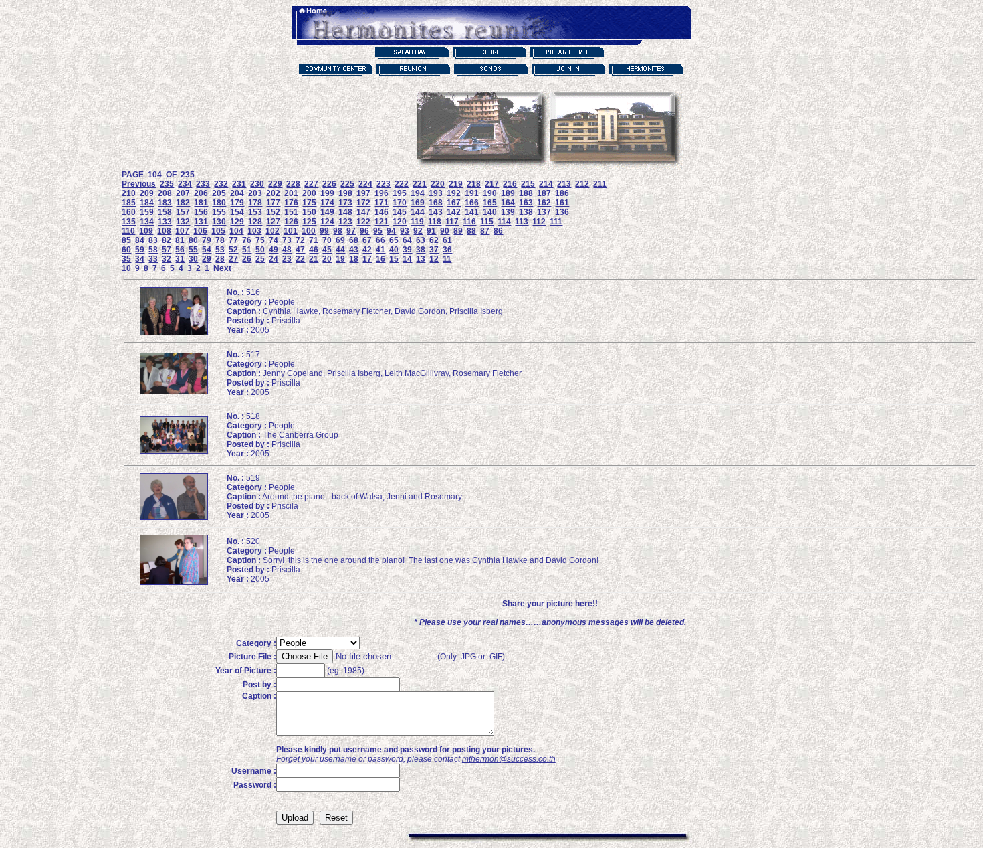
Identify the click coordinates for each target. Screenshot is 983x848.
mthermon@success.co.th (509, 759)
